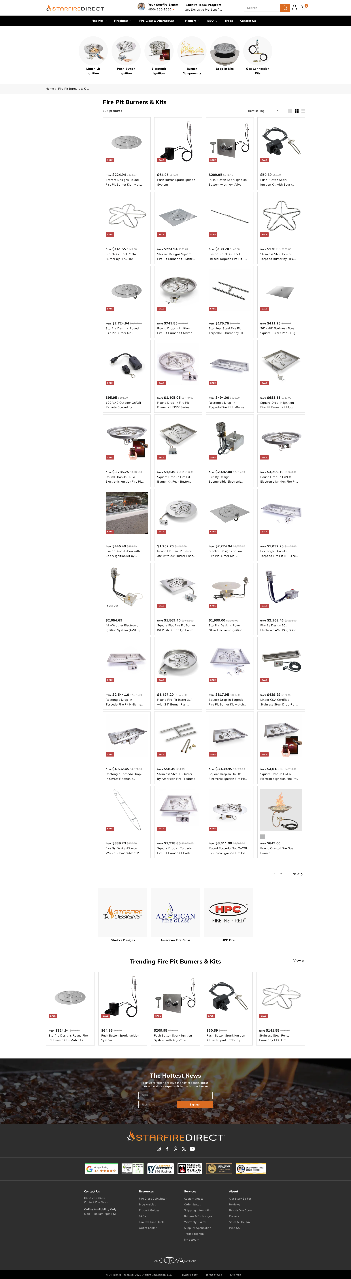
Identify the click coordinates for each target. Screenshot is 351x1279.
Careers (234, 1216)
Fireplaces (121, 21)
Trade (229, 21)
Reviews (234, 1204)
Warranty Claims (195, 1222)
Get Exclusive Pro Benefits (203, 9)
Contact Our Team (96, 1202)
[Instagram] (158, 1149)
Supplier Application (197, 1228)
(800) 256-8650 (94, 1198)
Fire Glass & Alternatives (157, 21)
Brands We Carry (240, 1210)
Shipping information (198, 1210)
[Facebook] (167, 1149)
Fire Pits (98, 21)
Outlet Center (147, 1228)
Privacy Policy (189, 1274)
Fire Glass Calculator (152, 1198)
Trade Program (194, 1233)
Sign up (195, 1104)
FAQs (142, 1216)
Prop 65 (234, 1228)
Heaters (191, 21)
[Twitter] (184, 1149)
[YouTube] (192, 1149)
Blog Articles (147, 1204)
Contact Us (248, 21)
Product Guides (149, 1210)
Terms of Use (214, 1274)
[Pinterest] (175, 1149)
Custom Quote (193, 1198)
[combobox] (267, 8)
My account (191, 1239)
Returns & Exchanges (198, 1216)
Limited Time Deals (151, 1222)
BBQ (211, 21)
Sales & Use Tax (239, 1222)
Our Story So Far (240, 1198)
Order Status (192, 1204)
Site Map (235, 1274)
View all (299, 960)
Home (50, 88)
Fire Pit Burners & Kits (73, 88)
